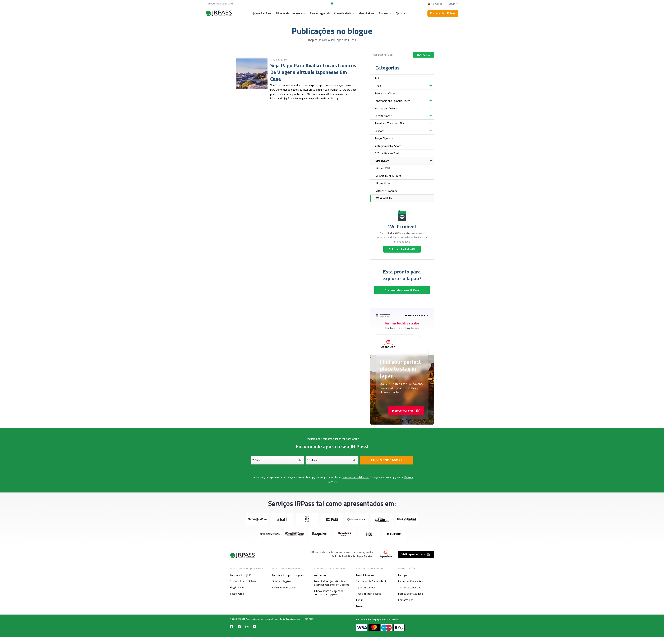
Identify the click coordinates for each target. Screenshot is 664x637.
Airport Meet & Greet (388, 176)
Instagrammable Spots (388, 146)
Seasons (380, 131)
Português (437, 3)
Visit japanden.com (413, 554)
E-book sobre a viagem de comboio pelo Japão (328, 592)
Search (422, 55)
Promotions (383, 183)
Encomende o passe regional (288, 575)
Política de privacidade (410, 593)
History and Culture (386, 108)
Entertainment (383, 116)
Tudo (377, 78)
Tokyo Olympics (384, 138)
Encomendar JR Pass (442, 13)
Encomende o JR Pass (242, 575)
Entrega (402, 575)
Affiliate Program (386, 191)
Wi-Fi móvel (320, 575)
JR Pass (247, 619)
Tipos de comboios (367, 587)
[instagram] (247, 627)
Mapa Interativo (365, 575)
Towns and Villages (386, 93)
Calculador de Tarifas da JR (371, 581)
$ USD (452, 3)
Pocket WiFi (383, 168)
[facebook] (231, 627)
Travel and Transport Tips (389, 123)
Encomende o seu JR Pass (402, 290)
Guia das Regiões (281, 581)
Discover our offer (403, 410)
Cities (378, 86)
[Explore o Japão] (242, 555)
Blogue (360, 606)
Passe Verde (237, 593)
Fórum (359, 600)
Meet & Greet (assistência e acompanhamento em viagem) (331, 583)
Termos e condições (409, 587)
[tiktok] (239, 627)
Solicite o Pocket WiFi (402, 249)
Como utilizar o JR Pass (243, 581)
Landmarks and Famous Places (392, 101)
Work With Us (384, 198)
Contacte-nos (405, 600)
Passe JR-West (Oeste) (284, 587)
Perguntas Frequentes (410, 581)
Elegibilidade (237, 587)
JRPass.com (382, 161)
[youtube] (254, 627)
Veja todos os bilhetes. (356, 477)
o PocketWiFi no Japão (398, 233)
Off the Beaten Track (387, 153)
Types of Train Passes (368, 593)
